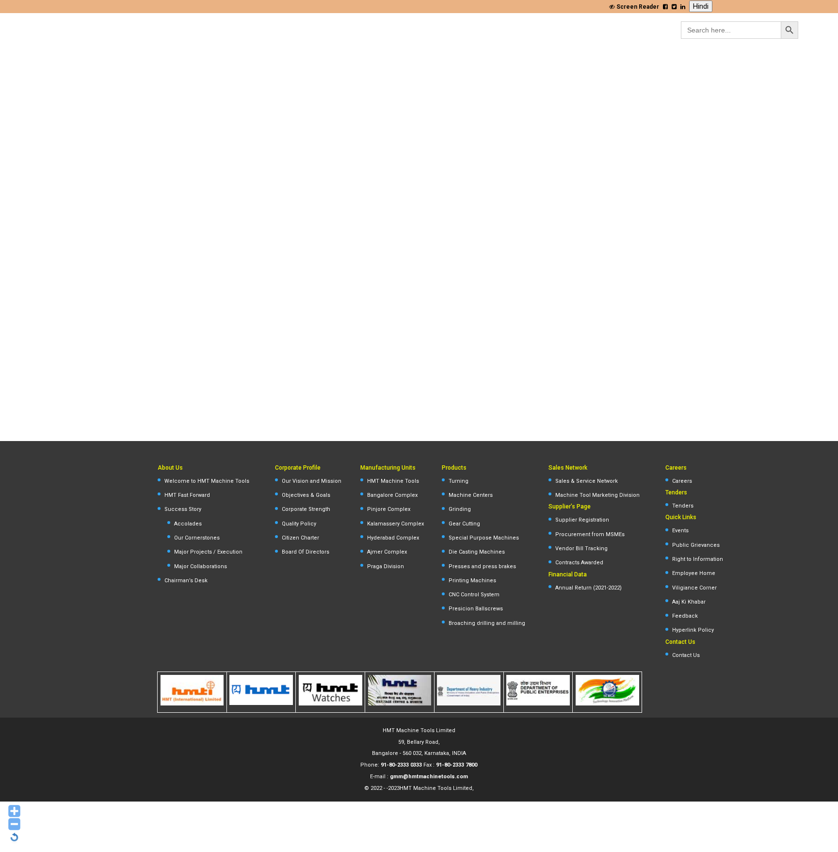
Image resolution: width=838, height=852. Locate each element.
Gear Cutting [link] (464, 524)
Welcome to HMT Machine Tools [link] (206, 481)
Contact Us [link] (686, 655)
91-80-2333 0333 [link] (401, 765)
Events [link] (680, 530)
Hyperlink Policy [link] (693, 630)
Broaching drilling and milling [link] (487, 623)
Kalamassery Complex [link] (395, 524)
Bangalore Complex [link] (392, 495)
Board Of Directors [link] (305, 552)
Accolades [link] (188, 524)
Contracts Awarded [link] (579, 562)
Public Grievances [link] (696, 545)
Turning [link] (458, 481)
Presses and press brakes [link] (482, 566)
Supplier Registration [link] (582, 520)
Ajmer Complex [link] (387, 552)
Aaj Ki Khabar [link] (689, 602)
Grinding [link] (460, 509)
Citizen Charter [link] (300, 538)
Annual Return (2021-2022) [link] (588, 588)
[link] (665, 7)
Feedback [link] (685, 616)
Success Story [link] (182, 509)
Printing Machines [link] (472, 580)
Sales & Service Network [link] (586, 481)
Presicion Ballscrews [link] (476, 609)
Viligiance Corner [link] (694, 588)
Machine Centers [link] (471, 495)
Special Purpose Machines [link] (484, 538)
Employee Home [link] (693, 573)
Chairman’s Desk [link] (186, 580)
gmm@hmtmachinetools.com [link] (429, 776)
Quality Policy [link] (299, 524)
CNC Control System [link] (474, 594)
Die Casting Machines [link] (477, 552)
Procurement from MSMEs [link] (590, 534)
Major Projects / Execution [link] (208, 552)
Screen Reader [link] (637, 7)
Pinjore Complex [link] (388, 509)
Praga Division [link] (385, 566)
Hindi (701, 6)
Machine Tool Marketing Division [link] (597, 495)
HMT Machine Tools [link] (393, 481)
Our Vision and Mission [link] (311, 481)
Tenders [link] (682, 506)
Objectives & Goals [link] (306, 495)
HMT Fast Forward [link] (187, 495)
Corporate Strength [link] (306, 509)
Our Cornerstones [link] (197, 538)
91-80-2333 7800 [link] (456, 765)
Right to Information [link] (697, 559)
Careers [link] (682, 481)
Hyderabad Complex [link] (393, 538)
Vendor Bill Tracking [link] (581, 548)
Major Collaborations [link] (200, 566)
